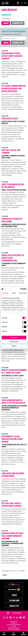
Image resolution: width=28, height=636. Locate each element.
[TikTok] (17, 617)
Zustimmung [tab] (5, 293)
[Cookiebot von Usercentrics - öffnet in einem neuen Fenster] (20, 289)
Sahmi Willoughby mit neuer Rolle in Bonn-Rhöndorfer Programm (12, 536)
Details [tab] (14, 293)
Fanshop (13, 634)
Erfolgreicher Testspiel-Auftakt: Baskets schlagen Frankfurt (11, 56)
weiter (5, 575)
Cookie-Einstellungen (14, 629)
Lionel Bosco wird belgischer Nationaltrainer (12, 474)
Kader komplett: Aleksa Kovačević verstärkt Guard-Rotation (12, 439)
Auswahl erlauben (14, 341)
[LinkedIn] (24, 617)
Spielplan (23, 634)
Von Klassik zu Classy (9, 118)
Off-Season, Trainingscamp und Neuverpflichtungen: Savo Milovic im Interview (13, 88)
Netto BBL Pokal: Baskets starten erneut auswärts (11, 504)
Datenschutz (14, 621)
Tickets (4, 634)
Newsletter (14, 606)
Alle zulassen (14, 337)
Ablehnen (14, 345)
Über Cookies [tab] (22, 293)
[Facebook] (10, 617)
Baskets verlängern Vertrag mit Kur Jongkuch (12, 185)
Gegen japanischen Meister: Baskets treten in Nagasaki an (13, 401)
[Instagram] (4, 617)
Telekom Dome (14, 600)
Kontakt (14, 626)
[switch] (24, 322)
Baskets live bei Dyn (14, 627)
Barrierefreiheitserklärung (14, 624)
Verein (14, 595)
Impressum (14, 623)
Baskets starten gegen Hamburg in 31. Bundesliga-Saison (13, 371)
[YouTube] (20, 617)
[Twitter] (14, 617)
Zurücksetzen (17, 42)
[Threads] (7, 617)
